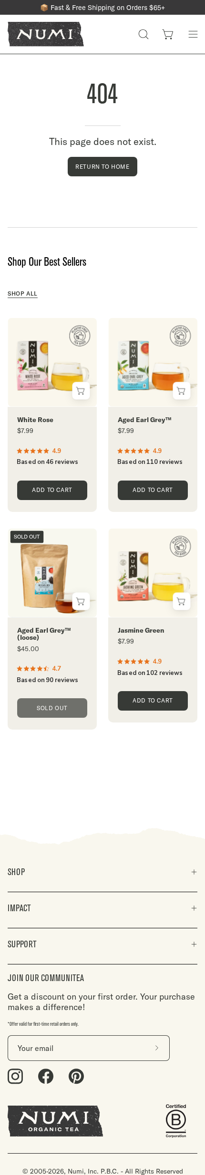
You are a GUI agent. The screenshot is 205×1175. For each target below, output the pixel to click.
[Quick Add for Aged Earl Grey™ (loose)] (81, 601)
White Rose (35, 420)
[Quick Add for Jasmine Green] (181, 601)
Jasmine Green (141, 630)
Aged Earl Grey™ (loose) (44, 634)
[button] (143, 34)
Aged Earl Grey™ (145, 420)
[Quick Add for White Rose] (81, 391)
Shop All (23, 293)
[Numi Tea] (46, 34)
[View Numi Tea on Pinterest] (76, 1076)
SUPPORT (22, 944)
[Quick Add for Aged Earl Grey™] (181, 391)
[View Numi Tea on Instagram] (15, 1076)
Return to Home (102, 166)
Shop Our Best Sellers (47, 262)
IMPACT (19, 908)
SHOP (16, 872)
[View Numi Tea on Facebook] (45, 1076)
